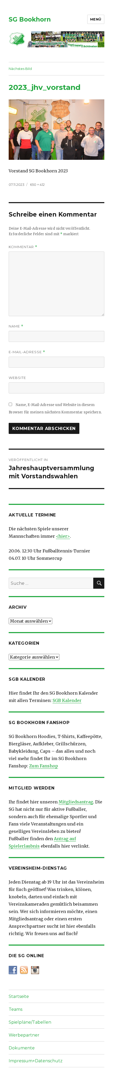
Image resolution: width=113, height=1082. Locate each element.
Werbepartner (24, 1035)
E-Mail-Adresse (27, 352)
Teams (15, 1009)
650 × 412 (37, 184)
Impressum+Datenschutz (36, 1060)
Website (17, 378)
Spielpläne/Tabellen (30, 1022)
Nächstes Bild (20, 68)
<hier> (63, 536)
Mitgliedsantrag (76, 801)
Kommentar (23, 247)
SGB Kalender (67, 700)
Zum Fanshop (43, 765)
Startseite (19, 996)
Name (16, 326)
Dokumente (22, 1047)
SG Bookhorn (30, 19)
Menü (95, 19)
